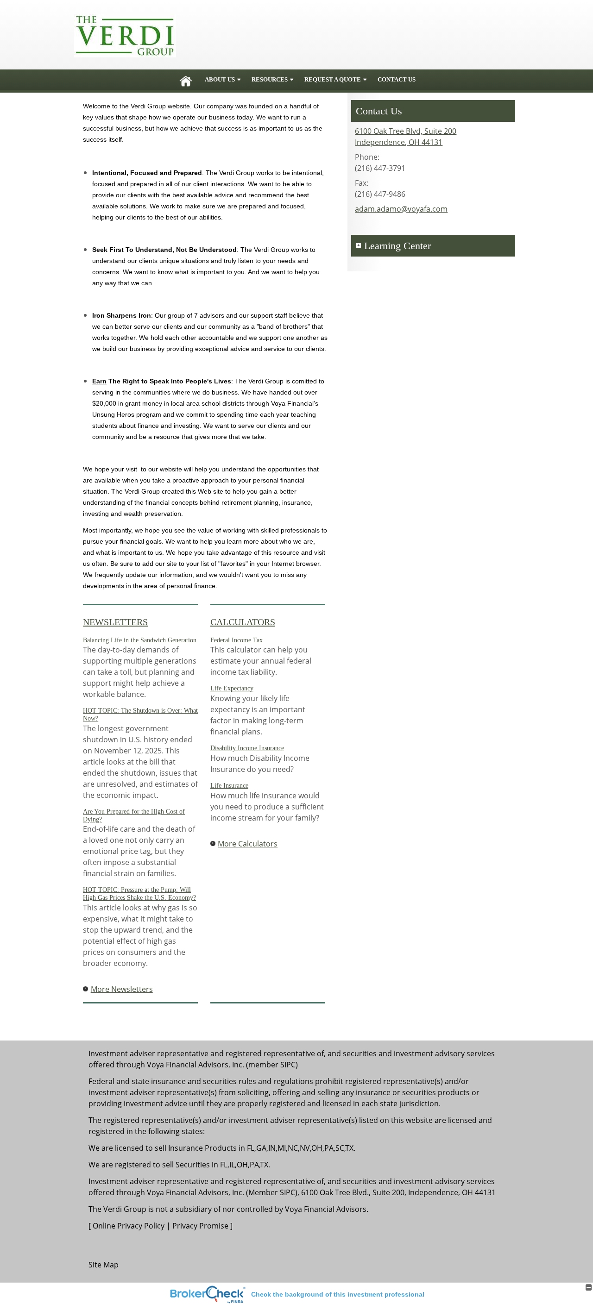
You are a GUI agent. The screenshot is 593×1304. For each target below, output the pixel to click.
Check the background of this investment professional (337, 1294)
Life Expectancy (231, 688)
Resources (270, 79)
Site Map (103, 1265)
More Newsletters (122, 989)
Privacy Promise (200, 1226)
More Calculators (248, 844)
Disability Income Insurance (247, 748)
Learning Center (397, 245)
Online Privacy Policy (128, 1226)
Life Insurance (229, 785)
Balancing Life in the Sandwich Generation (139, 640)
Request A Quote (332, 79)
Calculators (242, 622)
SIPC (288, 1065)
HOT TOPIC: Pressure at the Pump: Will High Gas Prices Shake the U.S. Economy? (139, 893)
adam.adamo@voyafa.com (401, 209)
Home (185, 79)
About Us (220, 79)
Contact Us (397, 79)
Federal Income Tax (236, 640)
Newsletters (115, 622)
